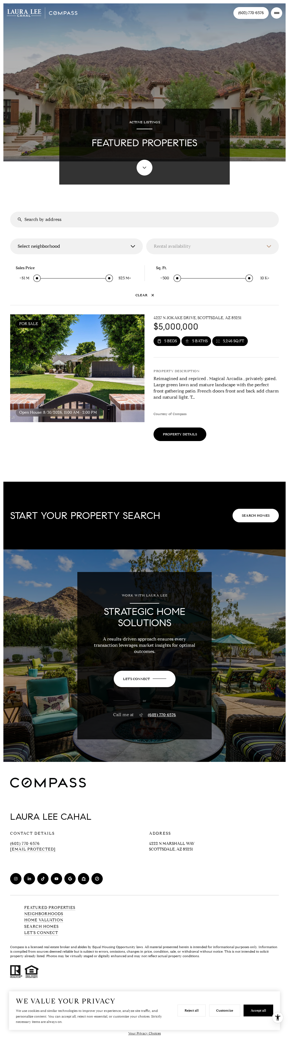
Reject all (192, 1010)
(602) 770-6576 (251, 12)
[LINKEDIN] (29, 878)
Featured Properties (49, 907)
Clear (141, 295)
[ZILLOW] (83, 878)
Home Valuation (43, 920)
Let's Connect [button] (41, 932)
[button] (145, 679)
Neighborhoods (43, 913)
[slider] (37, 278)
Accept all (258, 1010)
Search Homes (256, 515)
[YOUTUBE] (56, 878)
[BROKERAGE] (97, 878)
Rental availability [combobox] (172, 246)
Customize (224, 1010)
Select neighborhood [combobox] (39, 246)
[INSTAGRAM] (15, 878)
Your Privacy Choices (144, 1033)
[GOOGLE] (70, 878)
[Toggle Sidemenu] (276, 13)
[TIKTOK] (43, 878)
